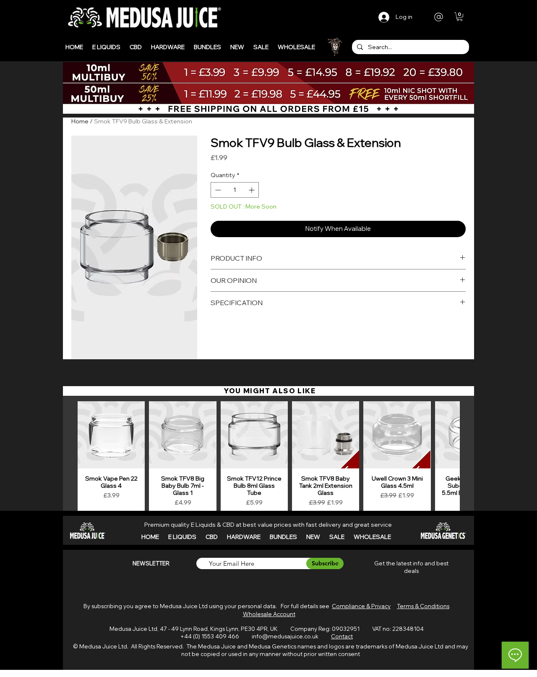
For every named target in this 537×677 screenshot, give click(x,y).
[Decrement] (217, 190)
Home (80, 121)
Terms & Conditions (423, 606)
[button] (459, 16)
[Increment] (252, 190)
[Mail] (438, 16)
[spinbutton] (235, 190)
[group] (268, 457)
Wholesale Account (269, 614)
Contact (342, 636)
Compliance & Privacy (361, 606)
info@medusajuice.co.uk (285, 636)
